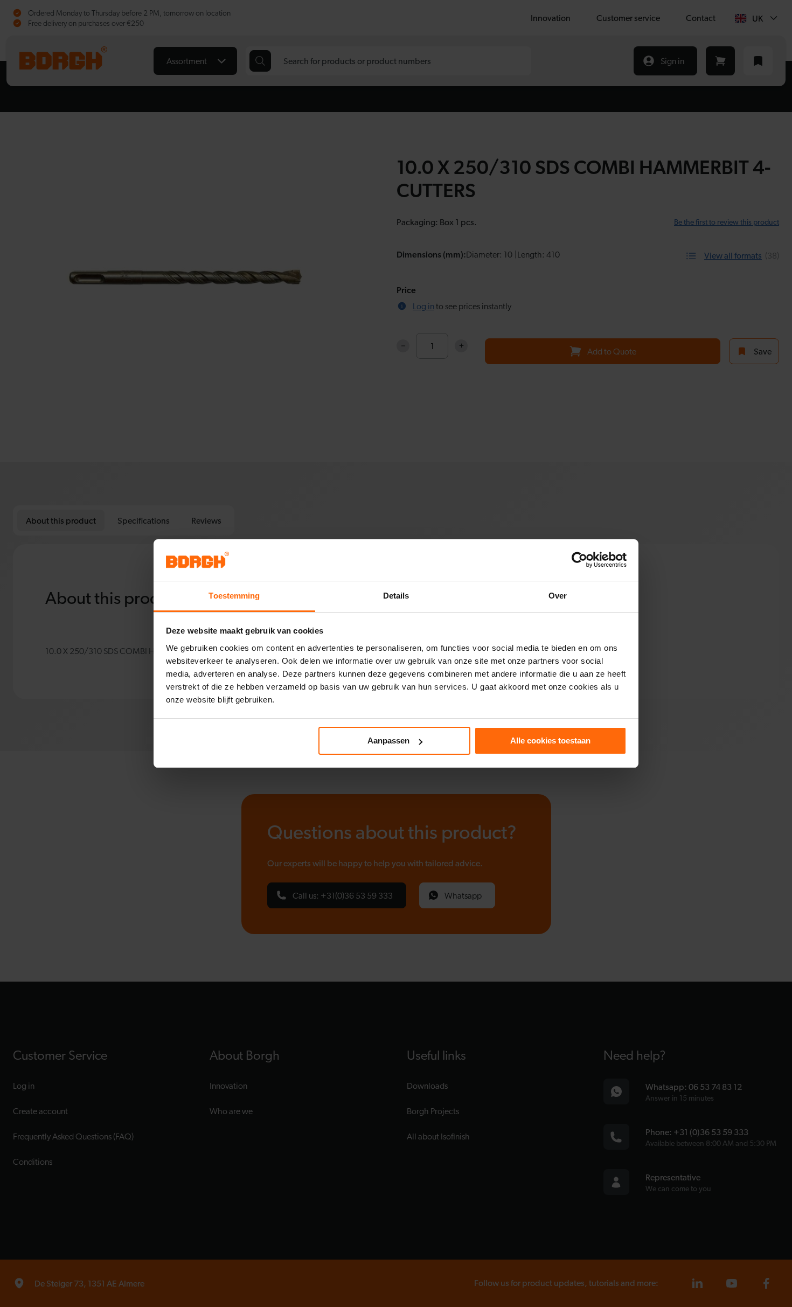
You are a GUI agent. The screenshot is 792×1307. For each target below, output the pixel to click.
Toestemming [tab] (234, 595)
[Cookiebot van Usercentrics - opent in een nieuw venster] (579, 560)
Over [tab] (557, 595)
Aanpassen (388, 740)
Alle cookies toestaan (550, 740)
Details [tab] (396, 595)
